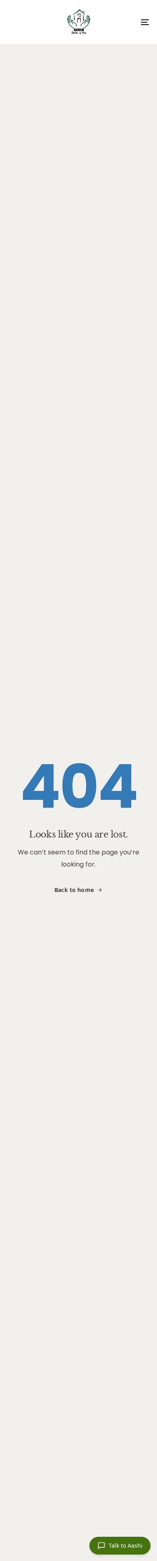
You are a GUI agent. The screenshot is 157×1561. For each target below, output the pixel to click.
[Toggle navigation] (125, 22)
